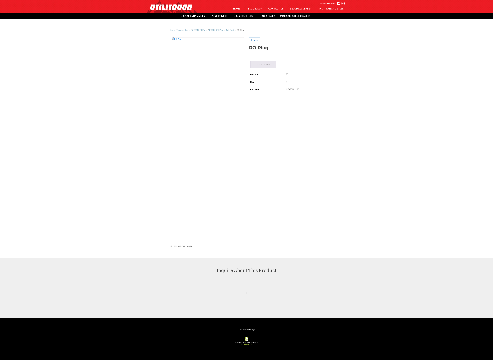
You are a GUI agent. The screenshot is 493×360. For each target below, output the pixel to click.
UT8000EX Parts (199, 30)
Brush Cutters (243, 15)
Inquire (254, 40)
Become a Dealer (300, 8)
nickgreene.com (246, 344)
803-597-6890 (327, 3)
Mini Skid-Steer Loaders (295, 15)
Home (236, 8)
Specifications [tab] (263, 65)
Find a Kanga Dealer (330, 8)
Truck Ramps (267, 15)
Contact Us (275, 8)
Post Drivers (219, 15)
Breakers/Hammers (193, 15)
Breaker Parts (183, 30)
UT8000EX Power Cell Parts (222, 30)
